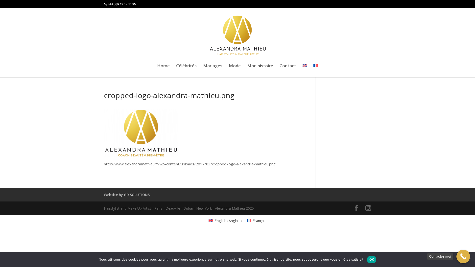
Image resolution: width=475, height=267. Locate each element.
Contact (288, 66)
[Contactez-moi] (463, 256)
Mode (235, 66)
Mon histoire (260, 66)
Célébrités (186, 66)
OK (371, 259)
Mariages (212, 66)
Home (163, 66)
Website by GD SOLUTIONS (127, 194)
